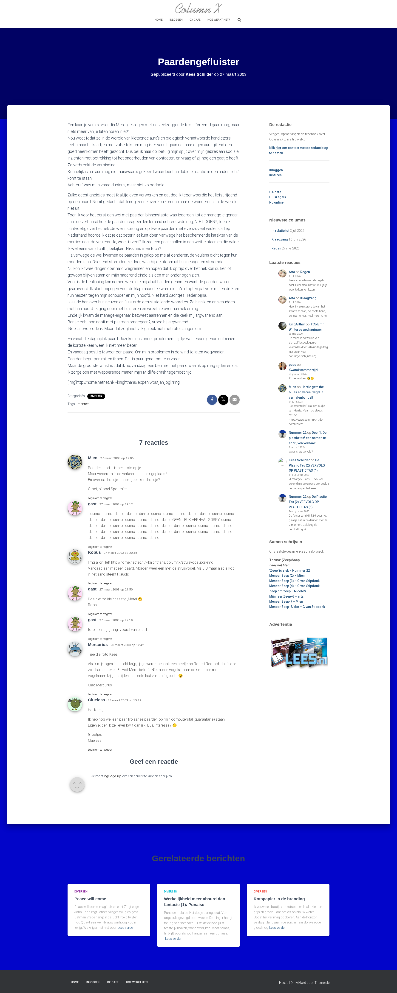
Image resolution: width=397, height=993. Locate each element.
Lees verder (126, 927)
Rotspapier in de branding (279, 899)
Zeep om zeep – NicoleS (287, 591)
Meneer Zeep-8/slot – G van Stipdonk (297, 607)
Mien (292, 387)
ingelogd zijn (113, 776)
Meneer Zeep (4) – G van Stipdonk (294, 586)
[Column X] (198, 8)
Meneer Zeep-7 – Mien (286, 601)
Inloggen (176, 19)
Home (159, 19)
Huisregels (277, 197)
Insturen (275, 175)
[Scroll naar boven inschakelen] (388, 984)
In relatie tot (280, 230)
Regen (276, 248)
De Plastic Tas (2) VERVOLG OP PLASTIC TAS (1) (307, 465)
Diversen (96, 396)
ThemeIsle (322, 983)
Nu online (276, 202)
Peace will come (90, 899)
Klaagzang (280, 239)
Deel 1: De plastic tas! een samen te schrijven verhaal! (307, 438)
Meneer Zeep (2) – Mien (287, 575)
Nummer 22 (297, 432)
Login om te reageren (100, 498)
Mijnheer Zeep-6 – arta (286, 596)
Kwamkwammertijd (303, 370)
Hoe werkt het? (218, 19)
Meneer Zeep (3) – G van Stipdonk (294, 581)
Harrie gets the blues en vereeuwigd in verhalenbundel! (306, 392)
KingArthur (297, 324)
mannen (83, 404)
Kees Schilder (299, 460)
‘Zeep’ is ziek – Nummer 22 (289, 570)
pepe (292, 364)
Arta (292, 272)
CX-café (195, 19)
